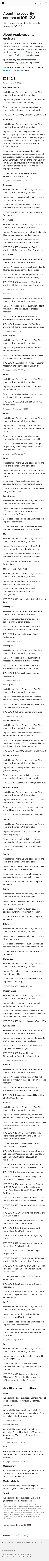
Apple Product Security (13, 70)
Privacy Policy (6, 1557)
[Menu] (46, 3)
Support (10, 1542)
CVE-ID (22, 63)
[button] (35, 3)
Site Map (29, 1557)
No (25, 1535)
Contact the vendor (24, 1516)
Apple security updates (25, 55)
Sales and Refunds (18, 1557)
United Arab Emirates (8, 1551)
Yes (16, 1535)
